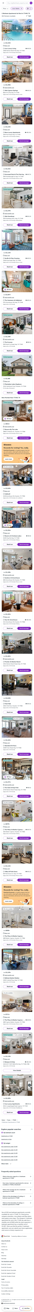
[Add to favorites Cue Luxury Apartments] (29, 1076)
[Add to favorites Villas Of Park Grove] (29, 844)
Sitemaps (3, 1258)
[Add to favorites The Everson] (29, 315)
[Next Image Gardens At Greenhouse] (29, 559)
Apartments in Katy (6, 1139)
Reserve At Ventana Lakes (13, 536)
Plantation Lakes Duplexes (13, 384)
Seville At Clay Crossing (12, 258)
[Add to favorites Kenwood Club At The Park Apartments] (29, 147)
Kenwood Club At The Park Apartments (17, 174)
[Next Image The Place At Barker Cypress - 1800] (29, 1001)
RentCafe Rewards (6, 1267)
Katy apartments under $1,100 (9, 1150)
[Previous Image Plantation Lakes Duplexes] (4, 365)
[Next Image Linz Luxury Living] (29, 29)
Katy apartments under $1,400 (9, 1160)
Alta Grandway (9, 216)
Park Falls (8, 704)
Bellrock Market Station (12, 978)
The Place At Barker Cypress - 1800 (16, 1020)
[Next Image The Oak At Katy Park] (29, 768)
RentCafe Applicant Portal (8, 1273)
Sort (29, 16)
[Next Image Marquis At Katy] (29, 1043)
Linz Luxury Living (10, 48)
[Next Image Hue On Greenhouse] (29, 601)
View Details (17, 1070)
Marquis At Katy (10, 1062)
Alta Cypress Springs (11, 90)
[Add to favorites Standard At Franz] (29, 718)
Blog (2, 1252)
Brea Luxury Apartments (12, 132)
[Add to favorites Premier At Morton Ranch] (29, 634)
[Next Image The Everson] (29, 323)
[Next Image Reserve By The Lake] (29, 410)
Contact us (4, 1246)
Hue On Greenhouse (11, 620)
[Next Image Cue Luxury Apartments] (29, 1085)
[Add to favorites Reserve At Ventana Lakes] (29, 508)
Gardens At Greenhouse (12, 578)
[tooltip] (6, 46)
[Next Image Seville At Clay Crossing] (29, 239)
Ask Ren (27, 1308)
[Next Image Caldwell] (29, 475)
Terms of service (5, 1282)
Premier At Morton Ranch (13, 662)
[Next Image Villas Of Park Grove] (29, 852)
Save (16, 1308)
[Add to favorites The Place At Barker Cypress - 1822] (29, 802)
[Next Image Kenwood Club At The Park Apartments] (29, 155)
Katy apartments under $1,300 (9, 1156)
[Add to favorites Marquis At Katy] (29, 1034)
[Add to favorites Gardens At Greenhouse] (29, 550)
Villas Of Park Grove (11, 871)
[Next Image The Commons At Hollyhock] (29, 281)
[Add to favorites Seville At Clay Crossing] (29, 231)
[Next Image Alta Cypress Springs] (29, 71)
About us (3, 1243)
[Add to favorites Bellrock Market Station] (29, 950)
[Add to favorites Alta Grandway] (29, 189)
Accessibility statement (7, 1291)
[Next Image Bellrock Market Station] (29, 959)
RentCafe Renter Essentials (8, 1270)
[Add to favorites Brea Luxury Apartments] (29, 105)
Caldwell (7, 494)
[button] (21, 8)
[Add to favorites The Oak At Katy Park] (29, 760)
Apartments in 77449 (6, 1136)
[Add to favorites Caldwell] (29, 466)
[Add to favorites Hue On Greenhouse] (29, 592)
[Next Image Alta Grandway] (29, 197)
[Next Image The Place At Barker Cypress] (29, 917)
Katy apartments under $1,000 (9, 1146)
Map (7, 1308)
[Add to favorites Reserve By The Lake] (29, 402)
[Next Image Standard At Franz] (29, 727)
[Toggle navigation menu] (3, 3)
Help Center (4, 1249)
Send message (24, 57)
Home (3, 1120)
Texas (8, 1120)
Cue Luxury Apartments (12, 1104)
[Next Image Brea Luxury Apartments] (29, 113)
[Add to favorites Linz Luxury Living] (29, 21)
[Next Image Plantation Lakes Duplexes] (29, 365)
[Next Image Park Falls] (29, 685)
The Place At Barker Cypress (14, 936)
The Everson (8, 342)
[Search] (31, 3)
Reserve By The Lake (11, 429)
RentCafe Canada (6, 1264)
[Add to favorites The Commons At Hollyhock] (29, 273)
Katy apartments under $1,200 (9, 1153)
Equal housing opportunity (9, 1303)
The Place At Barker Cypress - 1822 (16, 829)
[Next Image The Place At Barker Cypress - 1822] (29, 810)
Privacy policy (4, 1285)
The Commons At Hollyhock (13, 300)
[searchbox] (19, 3)
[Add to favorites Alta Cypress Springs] (29, 63)
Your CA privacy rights (7, 1288)
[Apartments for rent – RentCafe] (5, 1236)
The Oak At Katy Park (11, 787)
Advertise (3, 1255)
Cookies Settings (5, 1294)
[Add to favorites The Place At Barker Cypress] (29, 908)
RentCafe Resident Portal (8, 1276)
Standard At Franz (10, 745)
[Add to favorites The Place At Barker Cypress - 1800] (29, 992)
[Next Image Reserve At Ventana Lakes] (29, 517)
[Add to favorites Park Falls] (29, 676)
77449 (14, 1120)
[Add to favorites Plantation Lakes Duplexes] (29, 357)
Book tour (10, 57)
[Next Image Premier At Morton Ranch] (29, 643)
